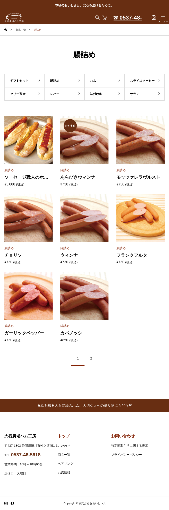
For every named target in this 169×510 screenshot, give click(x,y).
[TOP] (155, 496)
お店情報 (64, 472)
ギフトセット (19, 80)
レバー (54, 94)
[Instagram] (6, 503)
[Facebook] (12, 503)
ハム (93, 80)
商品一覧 (64, 454)
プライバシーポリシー (126, 454)
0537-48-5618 (25, 454)
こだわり (64, 445)
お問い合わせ (123, 436)
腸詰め (54, 80)
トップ (64, 436)
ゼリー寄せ (18, 94)
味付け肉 (96, 94)
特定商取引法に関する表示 (129, 445)
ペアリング (65, 463)
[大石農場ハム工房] (14, 17)
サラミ (134, 94)
